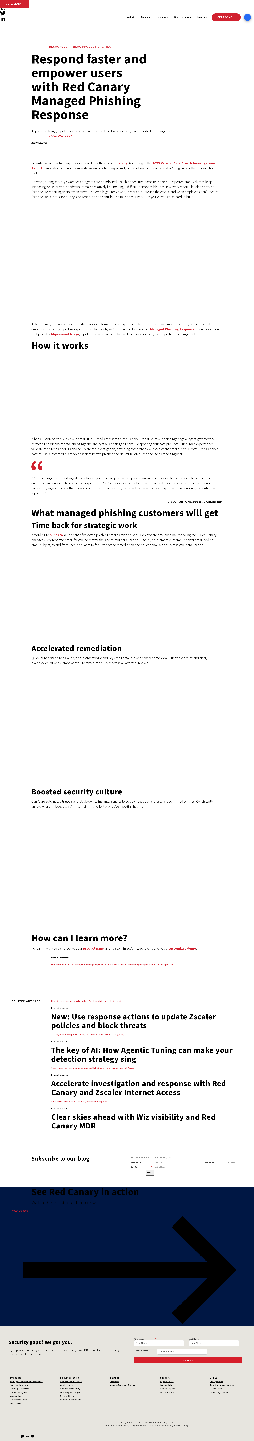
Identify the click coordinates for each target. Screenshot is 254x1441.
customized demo (182, 948)
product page (93, 948)
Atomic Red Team (18, 1399)
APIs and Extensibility (70, 1389)
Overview (114, 1381)
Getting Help (166, 1385)
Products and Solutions (71, 1381)
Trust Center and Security (222, 1385)
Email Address (145, 1350)
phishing (120, 163)
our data (56, 535)
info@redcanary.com (131, 1422)
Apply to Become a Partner (122, 1385)
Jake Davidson (61, 135)
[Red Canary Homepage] (26, 17)
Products (130, 17)
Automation (15, 1396)
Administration (66, 1385)
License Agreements (219, 1392)
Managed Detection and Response (26, 1381)
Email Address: (141, 1167)
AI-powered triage (65, 334)
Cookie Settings (181, 1425)
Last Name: (214, 1162)
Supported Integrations (70, 1399)
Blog (77, 46)
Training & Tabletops (19, 1389)
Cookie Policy (216, 1389)
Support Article (167, 1381)
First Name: (141, 1162)
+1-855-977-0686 (151, 1422)
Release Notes (67, 1396)
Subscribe (150, 1172)
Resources (58, 46)
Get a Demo (13, 4)
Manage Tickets (167, 1392)
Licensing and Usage (70, 1392)
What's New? (16, 1403)
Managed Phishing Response (172, 329)
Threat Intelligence (19, 1392)
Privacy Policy (216, 1381)
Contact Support (167, 1389)
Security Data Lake (19, 1385)
